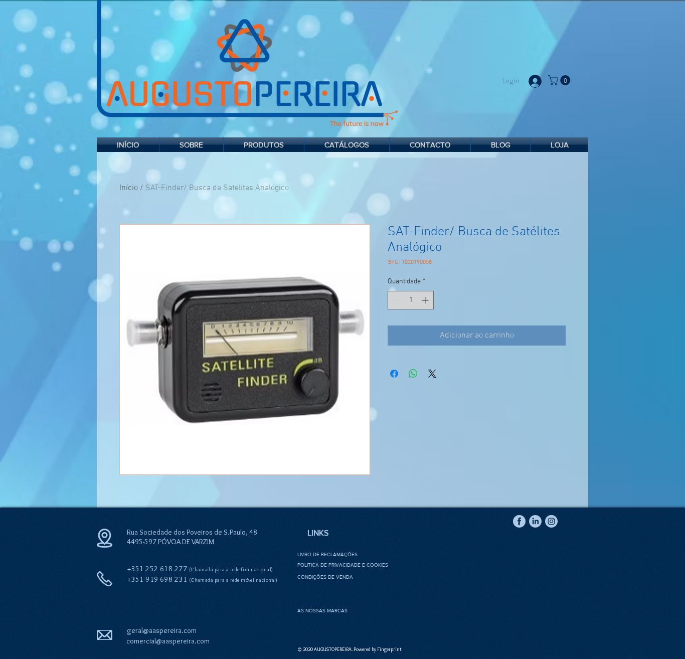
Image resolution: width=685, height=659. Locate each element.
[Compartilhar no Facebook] (394, 374)
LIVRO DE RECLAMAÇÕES (327, 554)
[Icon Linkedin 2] (535, 521)
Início (128, 188)
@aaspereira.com (183, 640)
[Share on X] (432, 374)
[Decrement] (395, 300)
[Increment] (426, 300)
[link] (560, 80)
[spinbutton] (411, 300)
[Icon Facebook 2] (519, 521)
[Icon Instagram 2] (551, 521)
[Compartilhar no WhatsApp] (413, 374)
